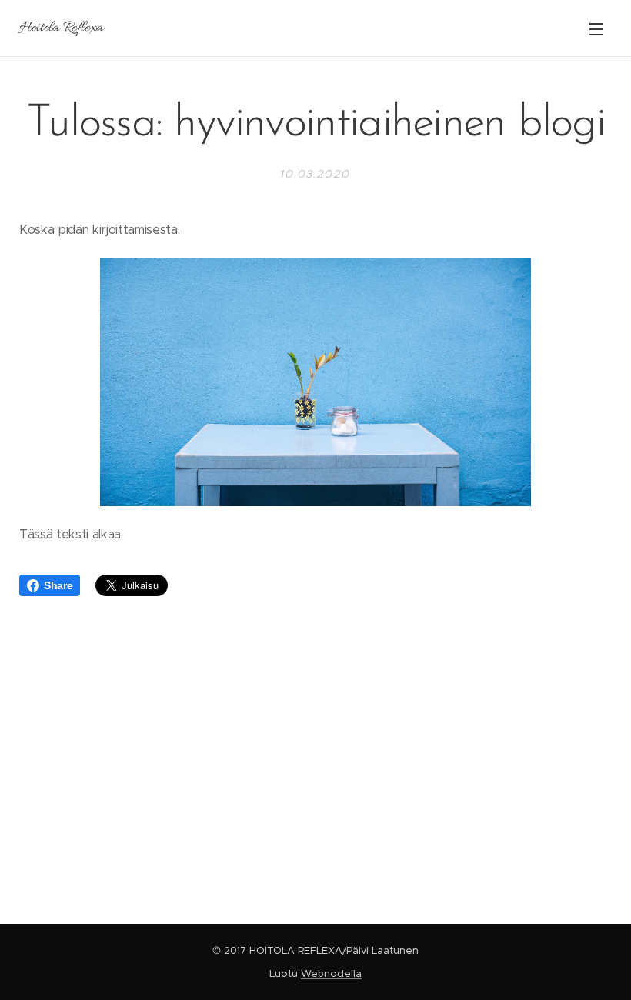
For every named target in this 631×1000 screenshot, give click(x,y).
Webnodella (331, 973)
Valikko (596, 28)
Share (58, 585)
